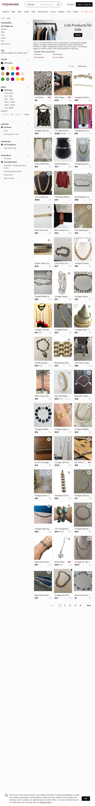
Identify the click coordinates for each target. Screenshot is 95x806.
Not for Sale (9, 178)
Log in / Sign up (84, 4)
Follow (78, 35)
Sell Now (70, 4)
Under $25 (8, 93)
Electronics (5, 44)
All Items (7, 127)
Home (3, 18)
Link (8, 18)
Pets (3, 41)
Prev (52, 605)
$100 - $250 (9, 102)
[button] (31, 4)
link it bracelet (58, 57)
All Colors (8, 63)
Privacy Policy (45, 802)
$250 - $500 (9, 105)
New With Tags (10, 148)
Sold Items (8, 175)
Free (6, 131)
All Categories (7, 26)
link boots (38, 54)
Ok (86, 799)
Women (4, 29)
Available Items (10, 162)
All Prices (8, 90)
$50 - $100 (9, 99)
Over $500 (8, 108)
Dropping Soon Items (13, 171)
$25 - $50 (8, 96)
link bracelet (57, 54)
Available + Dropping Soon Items (15, 166)
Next (89, 605)
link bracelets (39, 57)
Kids (3, 35)
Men (2, 32)
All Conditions (10, 145)
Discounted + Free (11, 134)
